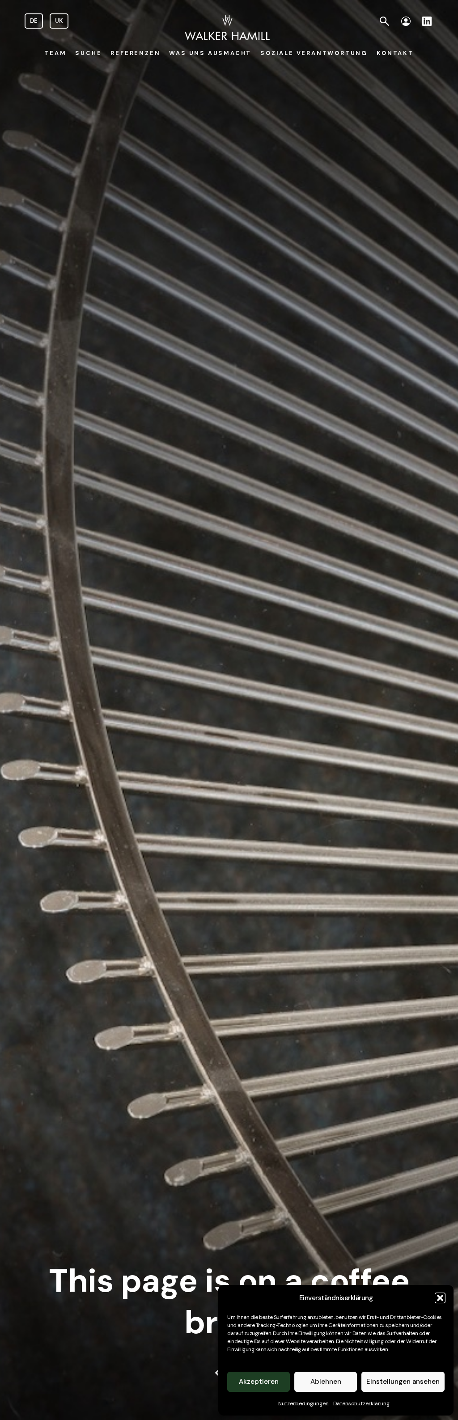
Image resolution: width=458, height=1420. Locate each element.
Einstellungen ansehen (403, 1381)
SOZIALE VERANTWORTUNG (314, 53)
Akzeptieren (259, 1381)
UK (59, 21)
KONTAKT (395, 53)
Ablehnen (325, 1381)
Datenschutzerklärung (361, 1403)
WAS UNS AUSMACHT (210, 53)
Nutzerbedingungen (303, 1403)
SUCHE (88, 53)
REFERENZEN (135, 53)
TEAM (55, 53)
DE (34, 21)
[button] (440, 1297)
